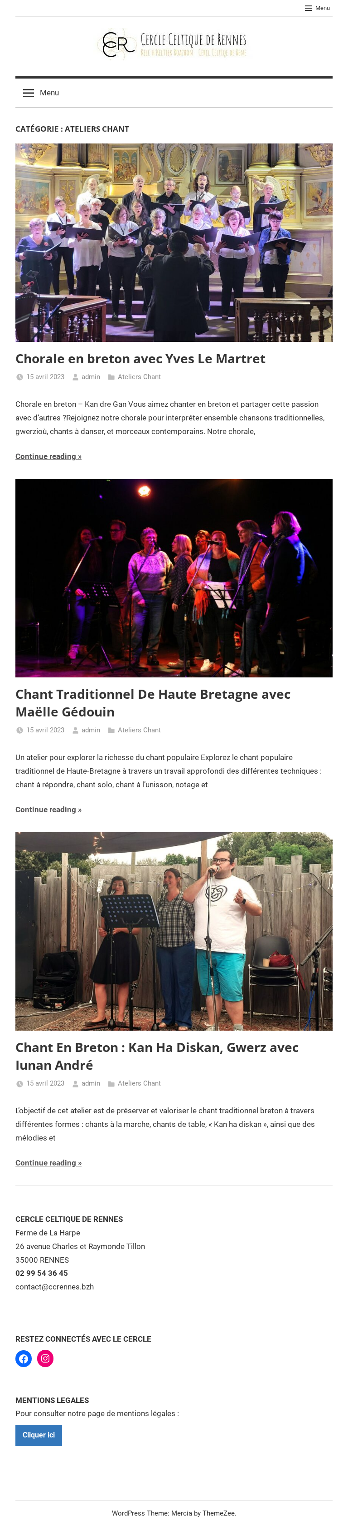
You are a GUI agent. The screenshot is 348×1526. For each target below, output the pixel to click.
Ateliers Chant (139, 377)
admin (91, 377)
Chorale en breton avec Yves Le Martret (140, 358)
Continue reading (45, 456)
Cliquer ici (39, 1435)
